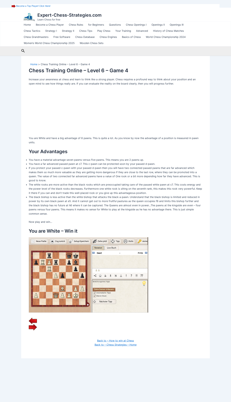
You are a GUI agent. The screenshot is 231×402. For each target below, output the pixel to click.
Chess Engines (108, 36)
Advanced (142, 30)
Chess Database (85, 36)
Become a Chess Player (50, 24)
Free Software (61, 36)
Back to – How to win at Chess (115, 340)
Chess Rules (76, 24)
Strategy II (68, 30)
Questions (115, 24)
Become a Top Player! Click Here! (33, 6)
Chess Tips (85, 30)
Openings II (158, 24)
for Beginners (96, 24)
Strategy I (51, 30)
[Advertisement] (115, 112)
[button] (23, 51)
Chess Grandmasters (36, 36)
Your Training (123, 30)
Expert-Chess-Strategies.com (69, 15)
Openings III (177, 24)
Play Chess (103, 30)
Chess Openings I (136, 24)
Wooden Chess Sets (91, 43)
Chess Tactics (32, 30)
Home (27, 24)
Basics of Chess (131, 36)
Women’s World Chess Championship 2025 (49, 43)
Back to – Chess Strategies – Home (116, 344)
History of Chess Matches (168, 30)
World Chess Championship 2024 (166, 36)
